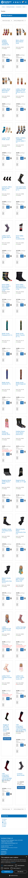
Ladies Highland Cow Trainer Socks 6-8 (6, 629)
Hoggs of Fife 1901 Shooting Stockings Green (6, 728)
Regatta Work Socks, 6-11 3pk (21, 481)
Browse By (5, 816)
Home (3, 7)
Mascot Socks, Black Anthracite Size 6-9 (21, 531)
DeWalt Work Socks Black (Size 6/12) (20, 432)
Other (4, 825)
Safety (4, 823)
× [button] (26, 856)
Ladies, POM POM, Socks (6, 138)
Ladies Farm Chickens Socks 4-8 (7, 677)
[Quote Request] (16, 2)
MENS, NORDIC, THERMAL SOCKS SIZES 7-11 (21, 140)
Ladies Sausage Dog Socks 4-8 (21, 627)
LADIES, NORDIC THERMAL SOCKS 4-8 (5, 42)
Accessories (18, 7)
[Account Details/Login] (18, 2)
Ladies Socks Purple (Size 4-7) (6, 237)
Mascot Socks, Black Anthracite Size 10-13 (7, 580)
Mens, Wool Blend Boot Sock (19, 41)
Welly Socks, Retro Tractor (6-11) (20, 335)
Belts (4, 826)
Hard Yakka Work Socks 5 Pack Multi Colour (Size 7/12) (6, 288)
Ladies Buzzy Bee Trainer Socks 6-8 (20, 579)
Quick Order (4, 853)
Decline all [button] (20, 871)
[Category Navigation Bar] (26, 2)
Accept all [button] (7, 871)
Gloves (5, 819)
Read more (13, 862)
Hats (4, 820)
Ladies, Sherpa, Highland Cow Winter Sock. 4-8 (21, 91)
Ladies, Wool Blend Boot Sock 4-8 (6, 90)
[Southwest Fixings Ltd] (6, 2)
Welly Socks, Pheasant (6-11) (7, 334)
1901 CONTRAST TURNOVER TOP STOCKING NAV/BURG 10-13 (7, 777)
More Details (7, 738)
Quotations (3, 851)
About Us (3, 854)
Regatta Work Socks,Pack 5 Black (6, 481)
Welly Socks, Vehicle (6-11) (6, 383)
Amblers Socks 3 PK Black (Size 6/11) (7, 530)
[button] (14, 875)
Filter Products (7, 15)
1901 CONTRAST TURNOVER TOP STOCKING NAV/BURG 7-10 (21, 728)
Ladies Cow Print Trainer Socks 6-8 (20, 677)
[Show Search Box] (20, 2)
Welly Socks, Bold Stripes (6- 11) (21, 384)
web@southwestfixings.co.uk (10, 843)
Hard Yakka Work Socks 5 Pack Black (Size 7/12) (21, 287)
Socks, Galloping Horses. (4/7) (6, 432)
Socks (24, 7)
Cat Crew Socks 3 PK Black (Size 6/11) (21, 188)
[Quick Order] (14, 2)
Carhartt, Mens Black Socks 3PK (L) (7, 188)
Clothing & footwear (10, 7)
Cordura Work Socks (20, 774)
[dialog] (14, 866)
